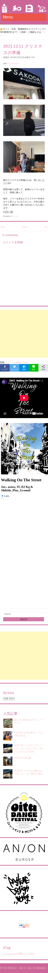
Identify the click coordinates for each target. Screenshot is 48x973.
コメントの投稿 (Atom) (16, 362)
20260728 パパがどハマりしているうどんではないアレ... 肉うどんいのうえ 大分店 (29, 748)
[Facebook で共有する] (11, 212)
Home (24, 227)
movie (26, 954)
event (14, 954)
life (13, 216)
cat (4, 954)
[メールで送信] (4, 212)
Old (45, 227)
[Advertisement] (24, 334)
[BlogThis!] (7, 212)
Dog (8, 954)
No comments (13, 63)
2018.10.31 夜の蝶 (22, 758)
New (3, 227)
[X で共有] (9, 212)
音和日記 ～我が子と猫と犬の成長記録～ (28, 968)
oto (16, 216)
